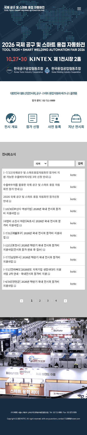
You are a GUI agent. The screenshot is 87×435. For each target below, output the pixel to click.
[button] (73, 175)
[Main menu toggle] (79, 9)
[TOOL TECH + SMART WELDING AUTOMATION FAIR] (24, 8)
